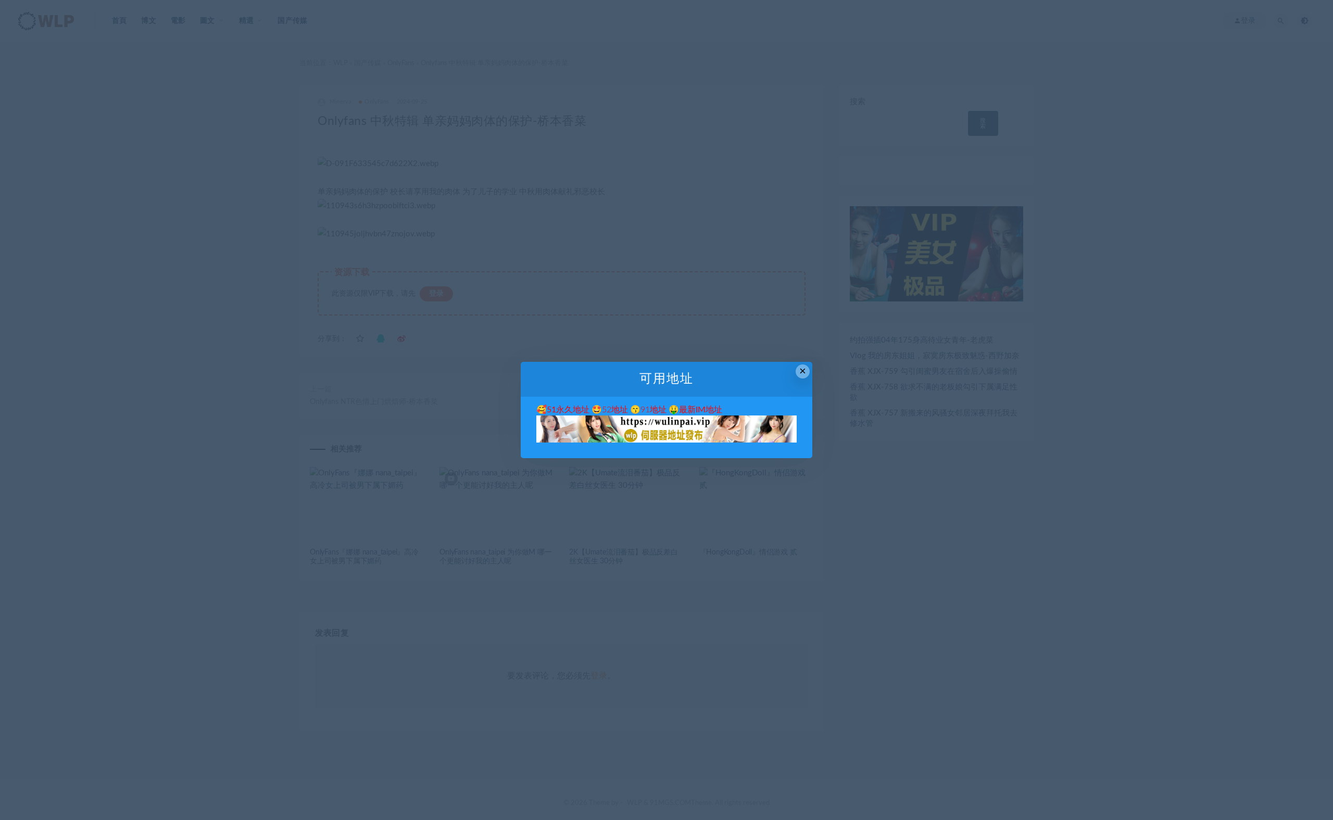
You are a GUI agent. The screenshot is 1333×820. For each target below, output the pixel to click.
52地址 (615, 410)
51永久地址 (568, 410)
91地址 (653, 410)
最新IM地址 (700, 410)
